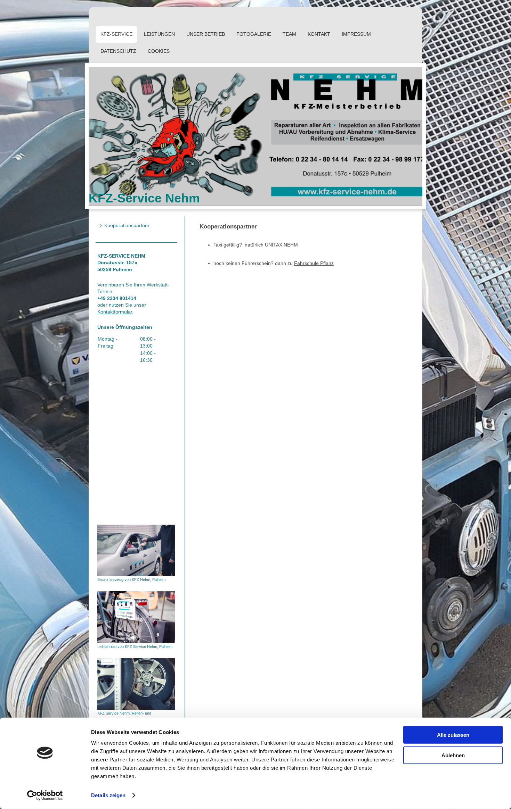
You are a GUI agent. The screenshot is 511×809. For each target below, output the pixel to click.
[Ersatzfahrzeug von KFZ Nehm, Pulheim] (136, 550)
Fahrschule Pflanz (314, 263)
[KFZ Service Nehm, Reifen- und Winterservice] (136, 684)
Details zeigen (108, 795)
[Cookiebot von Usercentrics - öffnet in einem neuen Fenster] (45, 795)
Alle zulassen (453, 735)
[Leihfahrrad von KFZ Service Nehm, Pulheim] (136, 617)
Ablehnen (453, 755)
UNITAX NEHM (281, 245)
